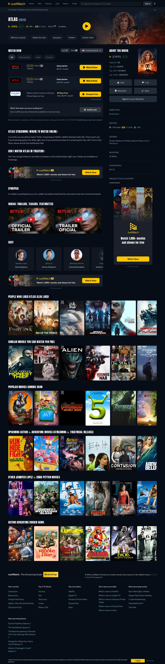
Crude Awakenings (137, 599)
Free (38, 57)
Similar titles (88, 37)
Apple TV (72, 595)
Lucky (41, 603)
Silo (40, 595)
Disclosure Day (15, 607)
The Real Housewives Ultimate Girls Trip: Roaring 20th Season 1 (22, 634)
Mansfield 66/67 (136, 603)
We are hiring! (50, 574)
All (12, 57)
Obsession (13, 591)
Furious (41, 591)
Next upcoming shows (17, 618)
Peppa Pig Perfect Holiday (140, 595)
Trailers (71, 37)
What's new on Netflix (108, 591)
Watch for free (39, 37)
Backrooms (13, 595)
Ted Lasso (42, 599)
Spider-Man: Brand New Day (21, 603)
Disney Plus (73, 603)
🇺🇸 (90, 50)
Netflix (71, 591)
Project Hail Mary (16, 599)
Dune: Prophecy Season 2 (19, 623)
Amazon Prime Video (77, 599)
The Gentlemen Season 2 (19, 627)
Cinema (49, 57)
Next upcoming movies (138, 586)
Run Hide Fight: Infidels (139, 591)
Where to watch (18, 37)
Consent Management (93, 577)
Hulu (70, 607)
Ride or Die (43, 607)
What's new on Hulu (108, 610)
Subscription (24, 57)
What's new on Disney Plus (111, 606)
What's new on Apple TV (110, 595)
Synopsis (57, 37)
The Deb (132, 607)
